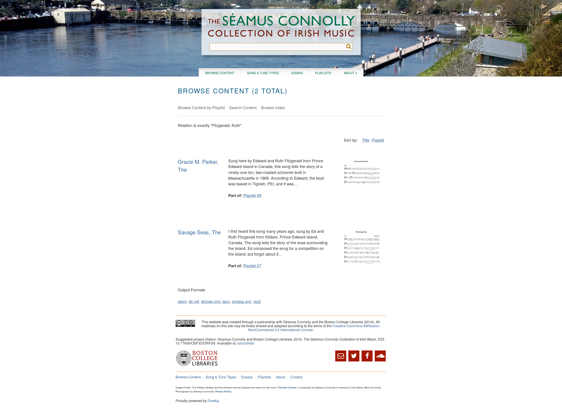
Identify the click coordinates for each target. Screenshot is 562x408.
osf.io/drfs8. (246, 343)
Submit (349, 47)
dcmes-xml (210, 301)
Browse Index (273, 107)
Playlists (323, 73)
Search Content (243, 107)
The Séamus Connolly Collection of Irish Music (281, 26)
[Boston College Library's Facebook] (367, 355)
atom (182, 301)
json (226, 301)
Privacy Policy (223, 391)
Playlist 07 (252, 265)
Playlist (378, 140)
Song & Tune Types (263, 73)
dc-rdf (194, 301)
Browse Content (219, 73)
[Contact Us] (340, 355)
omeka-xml (241, 301)
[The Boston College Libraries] (197, 365)
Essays (297, 73)
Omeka (213, 400)
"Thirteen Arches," (287, 387)
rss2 (257, 301)
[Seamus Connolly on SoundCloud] (380, 355)
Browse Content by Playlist (201, 107)
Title (365, 140)
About (349, 73)
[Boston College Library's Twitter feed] (353, 355)
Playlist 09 (252, 195)
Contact (296, 376)
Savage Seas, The (199, 232)
